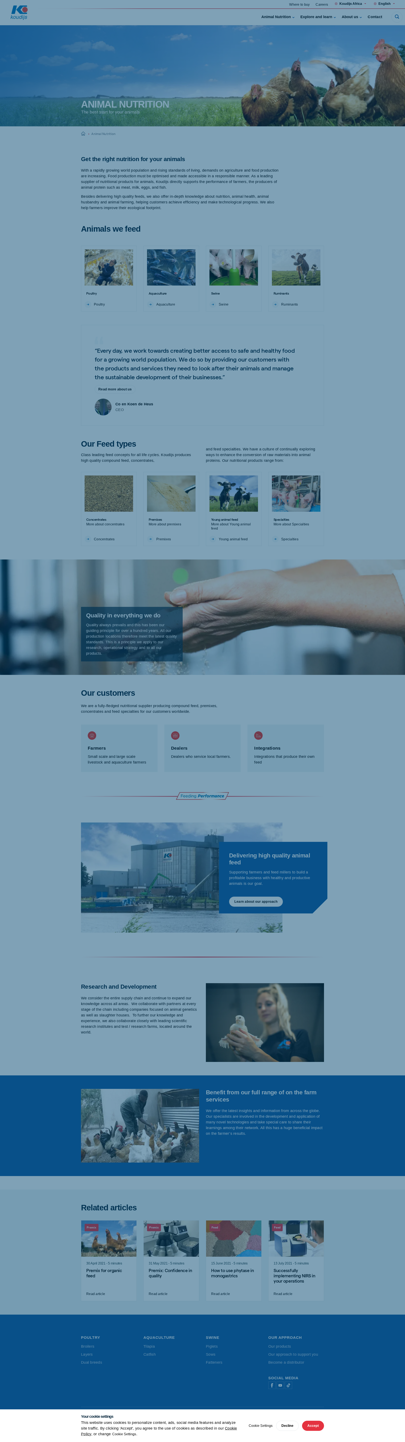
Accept (313, 1425)
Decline (287, 1425)
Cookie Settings (124, 1434)
